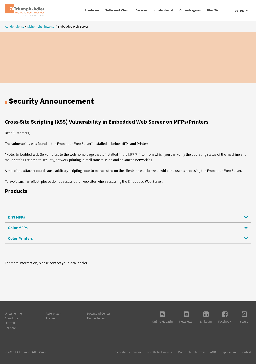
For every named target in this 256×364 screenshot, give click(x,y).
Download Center (98, 313)
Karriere (10, 328)
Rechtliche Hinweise (160, 352)
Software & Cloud (117, 10)
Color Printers (20, 238)
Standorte (11, 318)
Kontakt (246, 352)
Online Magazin (190, 10)
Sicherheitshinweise (40, 26)
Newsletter (186, 321)
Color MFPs (18, 227)
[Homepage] (24, 10)
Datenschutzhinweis (191, 352)
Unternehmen (14, 313)
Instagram (244, 321)
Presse (50, 318)
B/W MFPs (16, 217)
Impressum (228, 352)
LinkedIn (206, 321)
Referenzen (53, 313)
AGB (213, 352)
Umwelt (10, 323)
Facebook (224, 321)
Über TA (212, 10)
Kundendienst (163, 10)
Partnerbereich (97, 318)
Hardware (92, 10)
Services (141, 10)
